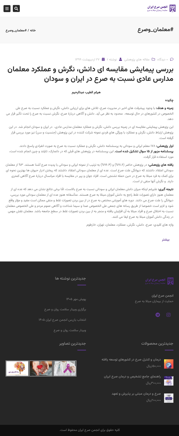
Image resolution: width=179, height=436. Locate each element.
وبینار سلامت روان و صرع (70, 330)
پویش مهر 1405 (76, 299)
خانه (33, 30)
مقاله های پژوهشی (136, 59)
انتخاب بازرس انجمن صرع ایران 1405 (62, 320)
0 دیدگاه (162, 59)
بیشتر (165, 239)
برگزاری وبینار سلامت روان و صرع (65, 309)
